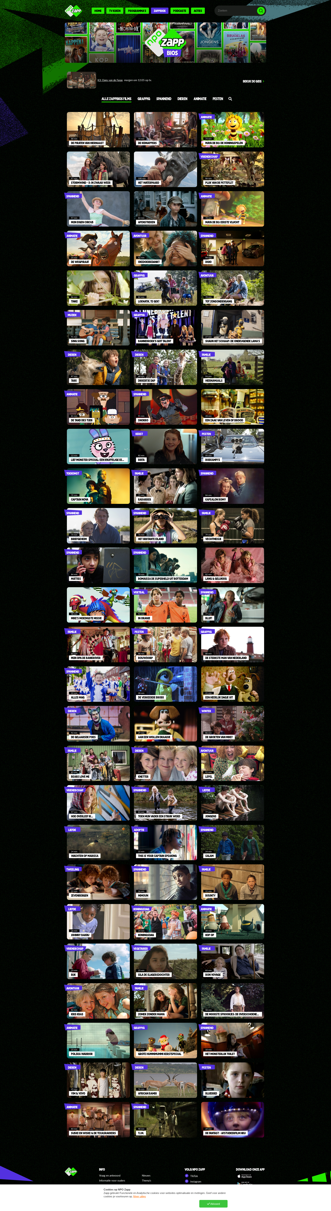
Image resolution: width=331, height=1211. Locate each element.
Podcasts (179, 11)
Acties (198, 11)
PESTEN (218, 98)
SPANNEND (163, 98)
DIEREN (182, 98)
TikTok (194, 1176)
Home (98, 11)
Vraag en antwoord (109, 1175)
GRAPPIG (144, 98)
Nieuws (146, 1175)
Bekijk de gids (252, 81)
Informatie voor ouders (112, 1180)
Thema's (146, 1180)
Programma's (137, 11)
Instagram (195, 1181)
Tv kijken (115, 11)
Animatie (200, 98)
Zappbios (160, 11)
